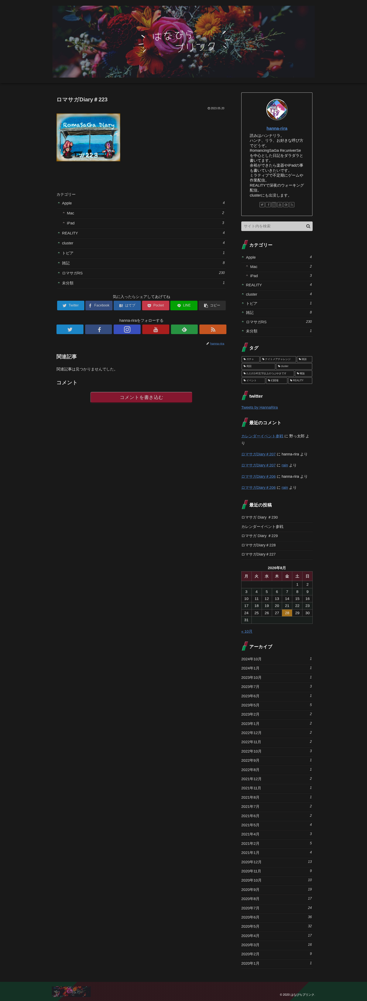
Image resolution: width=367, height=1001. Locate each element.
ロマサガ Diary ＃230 (259, 517)
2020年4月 (276, 935)
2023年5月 (276, 705)
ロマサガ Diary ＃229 (259, 536)
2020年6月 (276, 917)
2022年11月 (276, 742)
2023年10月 (276, 677)
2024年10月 (276, 659)
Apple (143, 203)
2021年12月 (276, 779)
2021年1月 (276, 852)
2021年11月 (276, 788)
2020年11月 (276, 871)
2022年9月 (276, 760)
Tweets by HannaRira (259, 407)
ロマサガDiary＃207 (258, 454)
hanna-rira (277, 128)
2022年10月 (276, 751)
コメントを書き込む (141, 397)
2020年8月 (276, 898)
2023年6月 (276, 696)
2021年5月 (276, 825)
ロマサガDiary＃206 (258, 476)
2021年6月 (276, 816)
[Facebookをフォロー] (98, 329)
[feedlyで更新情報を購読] (184, 329)
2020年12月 (276, 862)
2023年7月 (276, 686)
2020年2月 (276, 954)
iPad (145, 223)
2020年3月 (276, 945)
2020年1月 (276, 963)
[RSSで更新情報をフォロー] (212, 329)
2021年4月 (276, 834)
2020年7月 (276, 908)
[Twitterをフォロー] (69, 329)
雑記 (143, 263)
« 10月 (247, 631)
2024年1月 (276, 668)
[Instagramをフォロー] (127, 329)
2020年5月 (276, 926)
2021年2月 (276, 843)
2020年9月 (276, 889)
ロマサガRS (143, 273)
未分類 (143, 283)
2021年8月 (276, 797)
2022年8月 (276, 769)
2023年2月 (276, 714)
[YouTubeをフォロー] (155, 329)
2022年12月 (276, 732)
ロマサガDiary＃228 (258, 545)
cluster (143, 243)
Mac (145, 213)
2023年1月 (276, 723)
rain (285, 465)
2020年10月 (276, 880)
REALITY (143, 233)
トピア (143, 253)
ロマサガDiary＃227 (258, 554)
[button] (308, 226)
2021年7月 (276, 806)
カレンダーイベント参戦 (262, 436)
